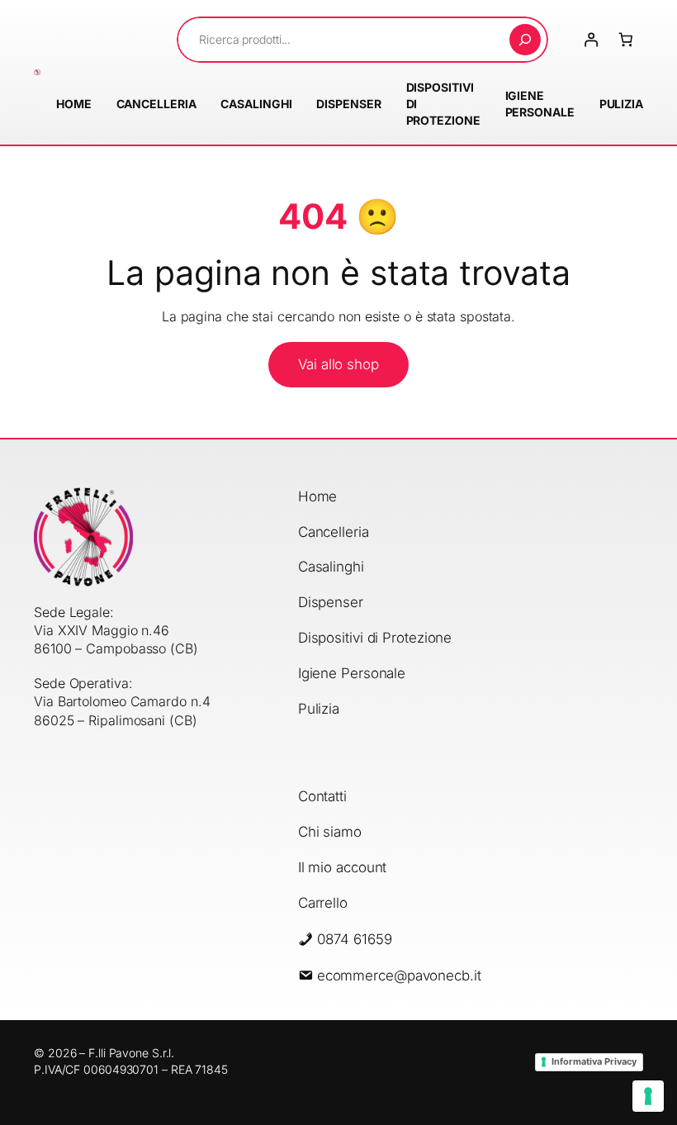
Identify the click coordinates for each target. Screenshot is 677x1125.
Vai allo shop (338, 364)
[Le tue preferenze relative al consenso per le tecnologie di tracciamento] (648, 1096)
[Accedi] (590, 39)
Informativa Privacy (594, 1061)
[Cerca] (525, 39)
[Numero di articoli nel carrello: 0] (625, 39)
